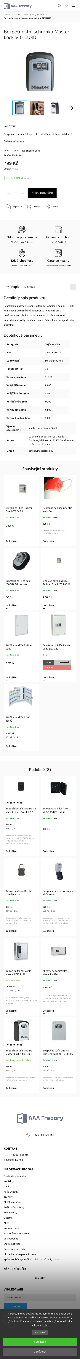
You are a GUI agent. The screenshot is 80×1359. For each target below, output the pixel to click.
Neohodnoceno (31, 150)
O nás (7, 1186)
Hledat (16, 1306)
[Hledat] (59, 5)
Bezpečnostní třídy (14, 1249)
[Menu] (73, 5)
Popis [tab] (15, 286)
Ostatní (8, 1218)
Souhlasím (40, 1342)
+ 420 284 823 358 (43, 1135)
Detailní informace (14, 141)
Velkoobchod (11, 1239)
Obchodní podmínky (15, 1176)
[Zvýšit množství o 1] (23, 193)
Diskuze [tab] (30, 286)
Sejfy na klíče (52, 344)
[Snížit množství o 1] (8, 193)
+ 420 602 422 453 (13, 1160)
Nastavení (40, 1332)
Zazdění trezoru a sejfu (17, 1233)
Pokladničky (10, 1213)
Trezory (8, 1197)
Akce (6, 1223)
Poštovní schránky (14, 1207)
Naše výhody (11, 1192)
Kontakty (9, 1181)
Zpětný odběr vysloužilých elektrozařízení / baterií (32, 1259)
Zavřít (68, 216)
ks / (40, 1278)
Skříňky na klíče (12, 1202)
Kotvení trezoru (12, 1228)
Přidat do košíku (42, 193)
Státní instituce (12, 1244)
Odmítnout (40, 1352)
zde (45, 1325)
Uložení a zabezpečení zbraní (20, 1254)
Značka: (14, 155)
